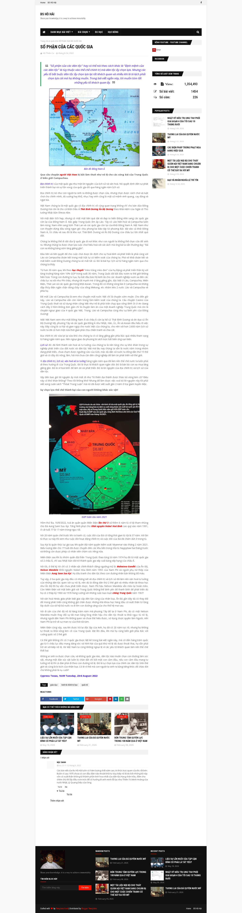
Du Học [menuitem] (99, 32)
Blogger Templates (89, 908)
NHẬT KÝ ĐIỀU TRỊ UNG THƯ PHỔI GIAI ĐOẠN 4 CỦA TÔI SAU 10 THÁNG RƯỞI (183, 121)
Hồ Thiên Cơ (48, 53)
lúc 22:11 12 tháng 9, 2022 (70, 765)
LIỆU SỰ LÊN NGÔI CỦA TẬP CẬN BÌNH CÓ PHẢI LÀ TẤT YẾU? (181, 861)
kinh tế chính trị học (70, 685)
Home (42, 2)
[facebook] (201, 2)
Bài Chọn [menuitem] (83, 32)
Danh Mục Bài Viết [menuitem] (61, 32)
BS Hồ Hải (52, 2)
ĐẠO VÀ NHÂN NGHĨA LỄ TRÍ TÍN (182, 180)
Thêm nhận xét (57, 800)
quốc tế (54, 41)
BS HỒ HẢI (47, 14)
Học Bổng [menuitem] (113, 32)
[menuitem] (44, 32)
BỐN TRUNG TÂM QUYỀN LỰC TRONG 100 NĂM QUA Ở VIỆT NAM (128, 874)
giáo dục (53, 685)
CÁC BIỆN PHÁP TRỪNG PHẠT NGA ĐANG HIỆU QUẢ (184, 149)
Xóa (66, 787)
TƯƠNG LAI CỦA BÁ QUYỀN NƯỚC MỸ (183, 136)
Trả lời (60, 787)
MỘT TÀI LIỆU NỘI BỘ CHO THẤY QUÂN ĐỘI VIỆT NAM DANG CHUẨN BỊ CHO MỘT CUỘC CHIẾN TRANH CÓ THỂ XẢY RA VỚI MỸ (184, 165)
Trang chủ (44, 41)
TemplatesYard (62, 908)
